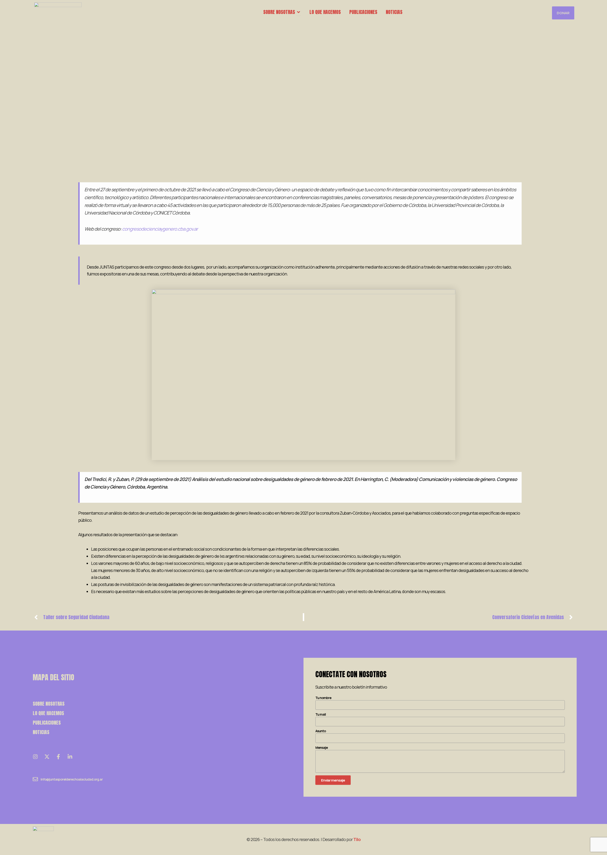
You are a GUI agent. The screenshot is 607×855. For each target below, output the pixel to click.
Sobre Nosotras (48, 703)
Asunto (320, 731)
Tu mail (320, 714)
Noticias (41, 732)
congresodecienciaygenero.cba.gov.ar (160, 229)
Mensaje (321, 747)
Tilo (357, 839)
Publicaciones (47, 722)
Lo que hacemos (48, 713)
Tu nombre (323, 697)
